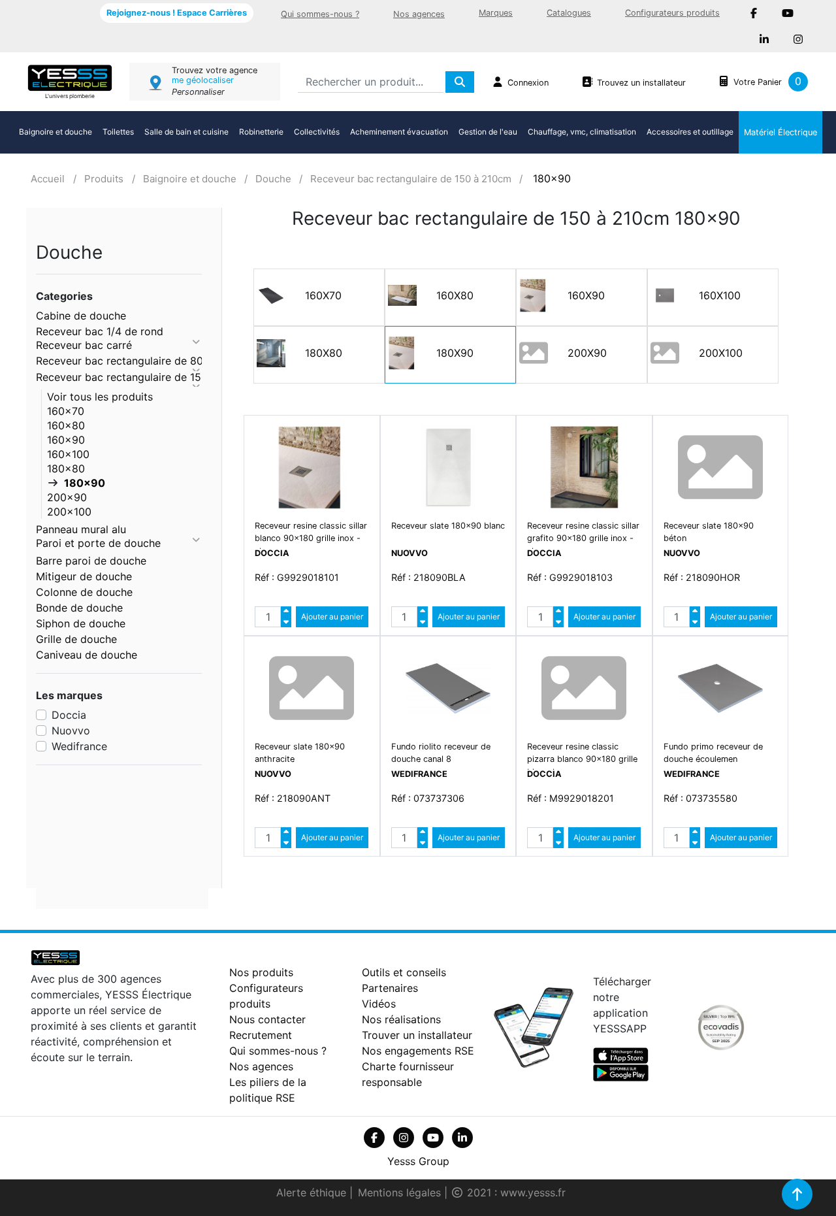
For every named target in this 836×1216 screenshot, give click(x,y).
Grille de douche (76, 639)
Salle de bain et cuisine (186, 132)
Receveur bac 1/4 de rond (99, 331)
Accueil (48, 179)
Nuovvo (71, 730)
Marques (496, 13)
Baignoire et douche (55, 132)
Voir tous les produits (100, 396)
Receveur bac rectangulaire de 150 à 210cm (410, 179)
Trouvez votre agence (214, 70)
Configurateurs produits (672, 13)
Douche (273, 179)
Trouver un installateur (417, 1035)
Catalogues (569, 13)
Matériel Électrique (780, 132)
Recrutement (260, 1035)
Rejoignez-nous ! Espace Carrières (176, 13)
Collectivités (317, 132)
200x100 (69, 511)
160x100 (68, 454)
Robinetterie (261, 132)
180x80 (66, 468)
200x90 (67, 497)
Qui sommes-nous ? (320, 14)
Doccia (69, 714)
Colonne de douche (84, 592)
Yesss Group (418, 1161)
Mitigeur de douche (84, 576)
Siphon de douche (80, 623)
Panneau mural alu (81, 529)
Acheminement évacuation (399, 132)
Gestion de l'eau (487, 132)
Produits (103, 179)
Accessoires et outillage (690, 132)
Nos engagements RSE (418, 1050)
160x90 (66, 439)
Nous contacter (267, 1019)
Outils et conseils (404, 972)
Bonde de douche (79, 607)
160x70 (65, 411)
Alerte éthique (312, 1192)
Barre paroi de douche (91, 560)
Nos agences (419, 14)
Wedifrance (79, 746)
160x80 (66, 425)
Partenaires (390, 987)
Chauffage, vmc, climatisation (582, 132)
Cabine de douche (81, 315)
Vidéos (379, 1003)
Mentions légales (401, 1192)
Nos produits (261, 972)
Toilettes (118, 132)
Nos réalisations (401, 1019)
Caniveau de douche (86, 654)
